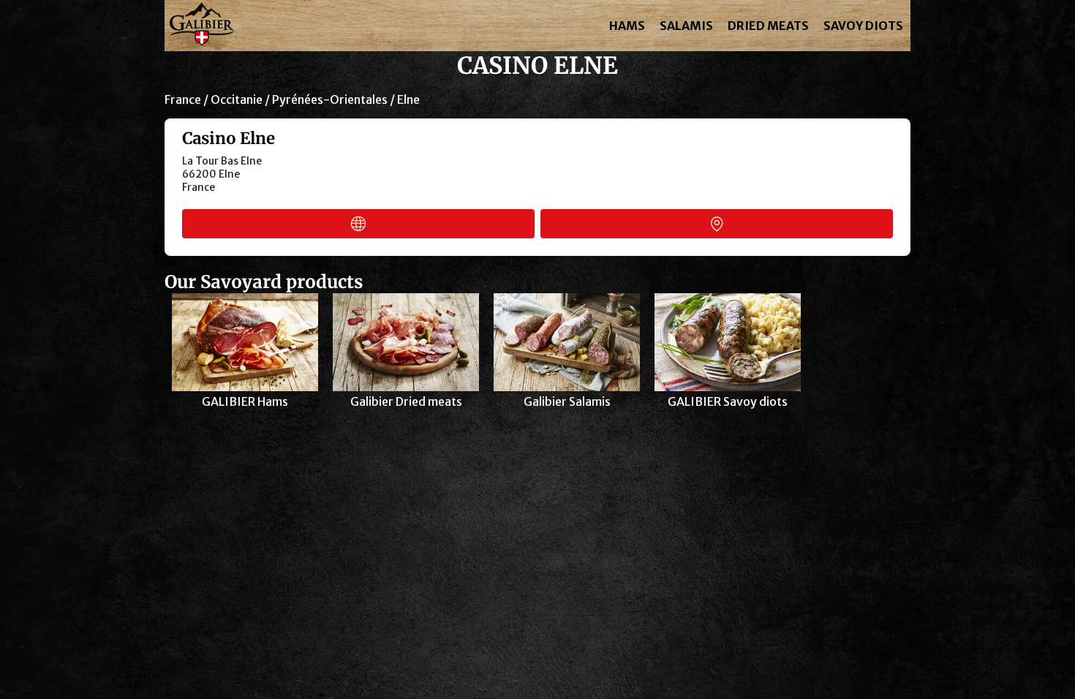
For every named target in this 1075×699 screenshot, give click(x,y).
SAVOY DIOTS (863, 25)
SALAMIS (686, 25)
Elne (408, 99)
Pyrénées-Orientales (330, 99)
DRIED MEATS (768, 25)
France (183, 99)
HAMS (627, 25)
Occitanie (237, 99)
